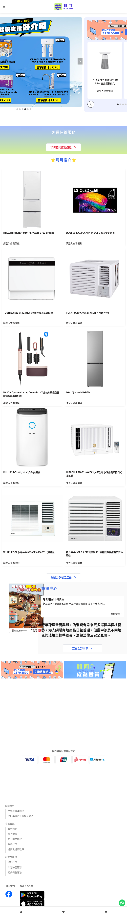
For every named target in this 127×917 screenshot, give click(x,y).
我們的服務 (11, 857)
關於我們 (10, 805)
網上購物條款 (15, 839)
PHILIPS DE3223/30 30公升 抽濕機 (21, 472)
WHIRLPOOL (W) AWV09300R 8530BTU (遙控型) (29, 552)
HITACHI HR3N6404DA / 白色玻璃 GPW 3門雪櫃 (28, 232)
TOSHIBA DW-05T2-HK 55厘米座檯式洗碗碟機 (28, 312)
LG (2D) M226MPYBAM (78, 392)
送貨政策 (12, 862)
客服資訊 (10, 823)
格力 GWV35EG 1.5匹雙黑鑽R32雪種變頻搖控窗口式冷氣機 (94, 554)
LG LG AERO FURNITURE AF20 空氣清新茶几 (104, 82)
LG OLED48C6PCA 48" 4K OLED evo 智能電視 (90, 232)
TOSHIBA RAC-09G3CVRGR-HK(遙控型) (87, 312)
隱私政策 (12, 844)
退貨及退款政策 (16, 849)
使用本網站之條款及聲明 (20, 815)
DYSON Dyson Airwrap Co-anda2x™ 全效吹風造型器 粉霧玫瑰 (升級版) (31, 394)
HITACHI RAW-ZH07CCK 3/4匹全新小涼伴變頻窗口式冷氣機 (94, 474)
